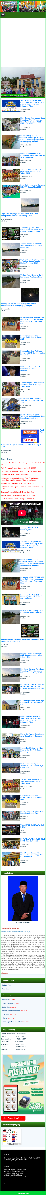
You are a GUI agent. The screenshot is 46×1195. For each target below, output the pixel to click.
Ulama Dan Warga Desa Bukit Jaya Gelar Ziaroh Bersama (32, 735)
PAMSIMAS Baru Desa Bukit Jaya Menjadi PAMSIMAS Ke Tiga (31, 400)
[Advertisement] (23, 42)
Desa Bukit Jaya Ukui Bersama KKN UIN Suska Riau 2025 (32, 186)
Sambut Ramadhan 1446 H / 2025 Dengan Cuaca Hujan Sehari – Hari (31, 245)
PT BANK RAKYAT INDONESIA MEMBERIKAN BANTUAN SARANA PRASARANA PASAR (32, 687)
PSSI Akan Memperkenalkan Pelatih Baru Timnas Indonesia (31, 369)
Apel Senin (6, 989)
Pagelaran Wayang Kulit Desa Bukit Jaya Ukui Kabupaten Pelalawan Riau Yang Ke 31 (19, 215)
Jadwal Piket (6, 985)
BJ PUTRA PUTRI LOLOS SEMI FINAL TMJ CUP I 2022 (32, 840)
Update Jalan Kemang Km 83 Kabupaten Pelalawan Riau (32, 276)
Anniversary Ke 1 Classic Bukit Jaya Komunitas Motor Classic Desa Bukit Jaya (31, 229)
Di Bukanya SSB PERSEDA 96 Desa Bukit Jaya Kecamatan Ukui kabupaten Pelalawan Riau (32, 320)
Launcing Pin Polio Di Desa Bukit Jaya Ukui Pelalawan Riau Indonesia (31, 597)
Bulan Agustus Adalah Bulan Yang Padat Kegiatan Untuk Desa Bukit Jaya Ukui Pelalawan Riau (32, 719)
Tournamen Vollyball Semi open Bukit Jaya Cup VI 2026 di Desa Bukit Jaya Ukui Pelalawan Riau (32, 103)
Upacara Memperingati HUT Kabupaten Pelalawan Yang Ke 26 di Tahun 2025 (32, 155)
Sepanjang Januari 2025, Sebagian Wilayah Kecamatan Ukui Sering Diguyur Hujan (18, 304)
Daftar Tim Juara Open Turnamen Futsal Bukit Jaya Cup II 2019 (31, 766)
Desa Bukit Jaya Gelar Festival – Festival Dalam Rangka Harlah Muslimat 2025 (32, 261)
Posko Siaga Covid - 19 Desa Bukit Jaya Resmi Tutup (32, 812)
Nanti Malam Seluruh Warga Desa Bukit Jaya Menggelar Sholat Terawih (31, 855)
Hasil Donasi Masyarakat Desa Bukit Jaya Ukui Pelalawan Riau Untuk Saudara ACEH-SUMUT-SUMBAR (32, 121)
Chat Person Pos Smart (13, 1118)
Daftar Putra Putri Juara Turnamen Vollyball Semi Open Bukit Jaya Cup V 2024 (32, 416)
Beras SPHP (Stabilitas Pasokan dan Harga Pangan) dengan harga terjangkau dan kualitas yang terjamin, (32, 138)
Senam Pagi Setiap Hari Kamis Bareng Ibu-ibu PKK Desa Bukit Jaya (32, 750)
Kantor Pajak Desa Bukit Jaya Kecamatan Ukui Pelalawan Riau (32, 702)
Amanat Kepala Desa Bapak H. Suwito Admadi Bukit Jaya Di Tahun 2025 (32, 384)
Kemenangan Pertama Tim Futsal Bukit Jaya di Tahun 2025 (31, 337)
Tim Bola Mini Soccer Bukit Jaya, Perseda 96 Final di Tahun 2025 (31, 171)
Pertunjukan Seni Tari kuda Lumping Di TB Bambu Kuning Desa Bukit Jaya (32, 353)
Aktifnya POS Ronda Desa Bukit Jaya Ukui (30, 529)
